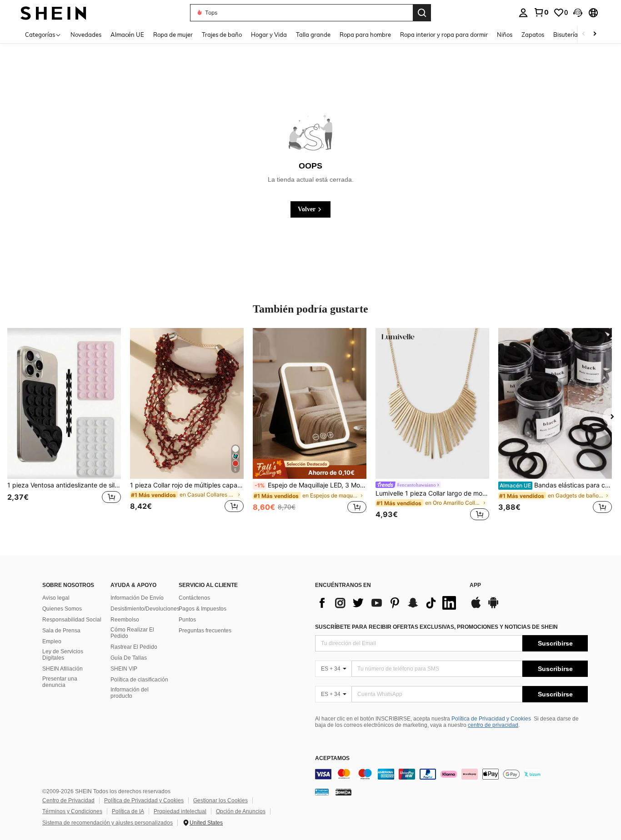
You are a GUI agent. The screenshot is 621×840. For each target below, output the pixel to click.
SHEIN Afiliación (62, 669)
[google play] (493, 607)
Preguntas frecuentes (205, 630)
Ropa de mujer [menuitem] (173, 34)
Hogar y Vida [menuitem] (269, 34)
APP (475, 585)
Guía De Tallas (128, 658)
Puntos (187, 619)
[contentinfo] (451, 774)
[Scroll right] (594, 34)
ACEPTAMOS (332, 758)
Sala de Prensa (61, 630)
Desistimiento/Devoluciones (145, 609)
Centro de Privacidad (68, 800)
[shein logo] (53, 12)
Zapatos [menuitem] (532, 34)
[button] (577, 12)
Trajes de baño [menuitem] (222, 34)
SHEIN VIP (123, 669)
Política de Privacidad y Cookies (491, 719)
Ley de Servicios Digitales (62, 654)
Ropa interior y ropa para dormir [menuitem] (444, 34)
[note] (309, 469)
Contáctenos (194, 598)
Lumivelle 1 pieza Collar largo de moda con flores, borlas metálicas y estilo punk (432, 493)
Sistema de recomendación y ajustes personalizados (107, 823)
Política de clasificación (139, 679)
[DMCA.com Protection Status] (343, 792)
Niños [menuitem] (504, 34)
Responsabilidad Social (71, 619)
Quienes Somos (62, 609)
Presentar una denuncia (59, 682)
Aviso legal (56, 598)
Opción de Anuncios (240, 811)
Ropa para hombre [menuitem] (365, 34)
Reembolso (124, 619)
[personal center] (523, 12)
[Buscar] (422, 12)
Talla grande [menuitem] (313, 34)
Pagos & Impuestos (202, 609)
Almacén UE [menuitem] (127, 34)
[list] (388, 603)
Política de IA (128, 811)
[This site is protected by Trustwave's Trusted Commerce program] (322, 792)
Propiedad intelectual (180, 811)
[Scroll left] (584, 34)
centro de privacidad (493, 725)
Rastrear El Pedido (133, 647)
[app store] (476, 607)
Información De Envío (137, 598)
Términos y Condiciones (72, 811)
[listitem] (64, 426)
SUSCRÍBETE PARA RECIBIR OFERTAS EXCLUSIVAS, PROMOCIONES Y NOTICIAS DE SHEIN (436, 627)
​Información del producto (129, 692)
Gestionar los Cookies (220, 800)
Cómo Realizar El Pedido (132, 632)
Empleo (51, 641)
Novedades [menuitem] (85, 34)
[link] (541, 12)
